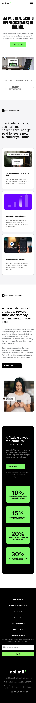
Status (29, 687)
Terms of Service (7, 687)
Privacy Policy (18, 687)
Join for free (18, 44)
